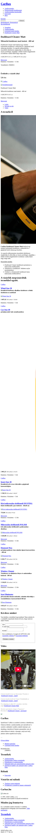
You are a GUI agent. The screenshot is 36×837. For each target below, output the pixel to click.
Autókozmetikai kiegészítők (13, 12)
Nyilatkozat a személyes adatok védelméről (18, 785)
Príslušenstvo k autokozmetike (14, 762)
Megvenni (4, 60)
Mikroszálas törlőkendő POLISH (14, 525)
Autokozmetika (9, 758)
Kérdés (4, 631)
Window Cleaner (7, 571)
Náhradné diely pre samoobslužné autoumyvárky (19, 764)
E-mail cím (5, 626)
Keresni (22, 20)
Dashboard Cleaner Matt (11, 706)
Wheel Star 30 (6, 288)
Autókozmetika (9, 8)
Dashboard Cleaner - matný (9, 696)
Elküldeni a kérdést (8, 639)
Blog (6, 15)
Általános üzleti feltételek (12, 783)
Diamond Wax (6, 548)
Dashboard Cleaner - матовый (17, 711)
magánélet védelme (8, 636)
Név (3, 624)
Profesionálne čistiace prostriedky (15, 760)
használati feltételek (22, 636)
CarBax (6, 3)
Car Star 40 (5, 310)
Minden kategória (10, 744)
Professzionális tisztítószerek (13, 10)
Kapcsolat (8, 14)
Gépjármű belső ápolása (12, 745)
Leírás (6, 104)
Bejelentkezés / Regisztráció (9, 22)
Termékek (6, 814)
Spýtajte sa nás (9, 106)
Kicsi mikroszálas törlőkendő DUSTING (16, 503)
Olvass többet (5, 740)
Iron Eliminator (7, 594)
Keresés (3, 19)
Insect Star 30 (6, 482)
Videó (6, 108)
